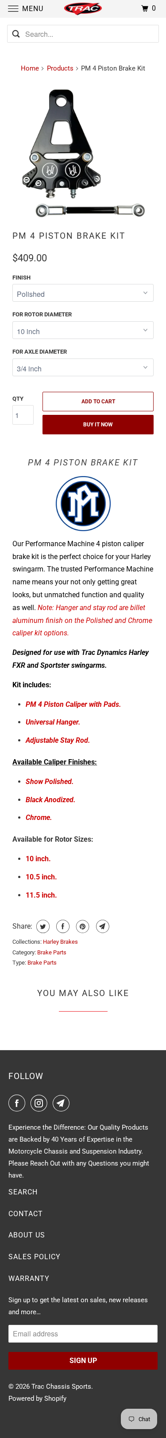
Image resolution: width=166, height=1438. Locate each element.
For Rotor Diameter (42, 314)
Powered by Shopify (37, 1399)
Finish (21, 277)
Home (30, 68)
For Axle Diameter (39, 351)
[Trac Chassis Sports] (83, 8)
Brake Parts (51, 952)
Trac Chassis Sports (61, 1387)
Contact (25, 1213)
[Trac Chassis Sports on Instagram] (41, 1103)
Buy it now (98, 425)
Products (60, 68)
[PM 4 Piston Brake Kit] (82, 152)
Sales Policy (34, 1257)
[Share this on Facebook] (61, 926)
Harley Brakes (60, 941)
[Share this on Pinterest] (81, 926)
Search (23, 1192)
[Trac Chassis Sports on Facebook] (18, 1103)
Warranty (29, 1278)
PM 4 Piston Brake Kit (68, 236)
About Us (26, 1235)
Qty (17, 398)
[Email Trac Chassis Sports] (63, 1103)
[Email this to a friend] (101, 926)
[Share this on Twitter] (42, 926)
